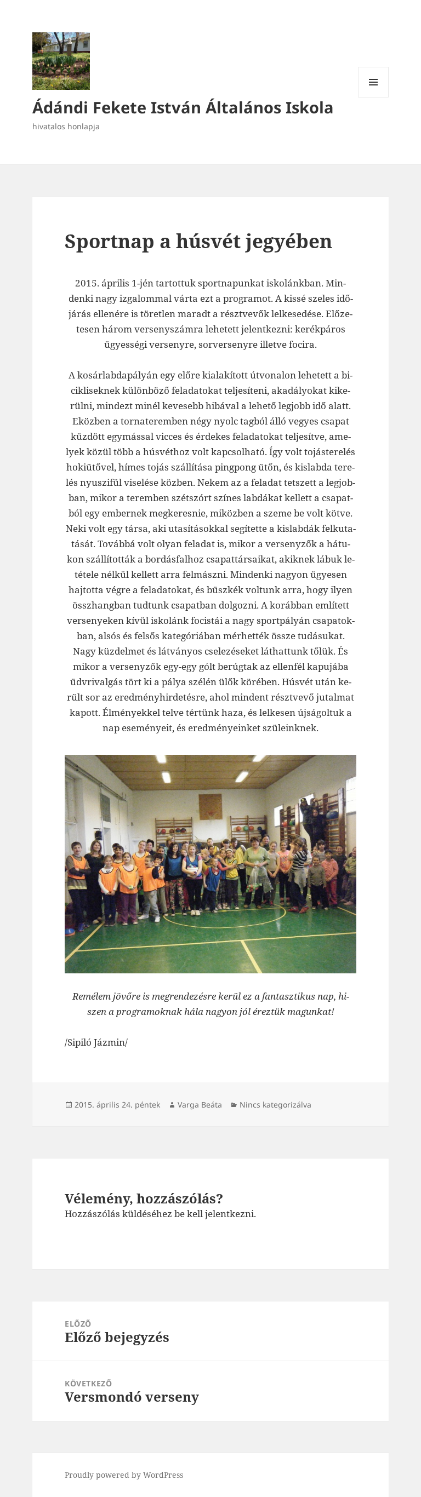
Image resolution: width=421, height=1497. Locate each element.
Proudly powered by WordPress (124, 1475)
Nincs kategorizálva (275, 1104)
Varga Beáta (200, 1104)
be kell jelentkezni (214, 1213)
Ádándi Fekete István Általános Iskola (183, 107)
